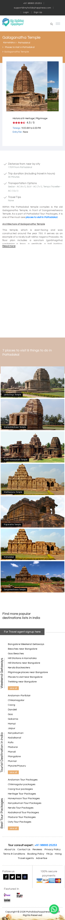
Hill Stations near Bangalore (24, 663)
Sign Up (38, 12)
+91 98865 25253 (32, 3)
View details (32, 382)
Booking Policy (35, 854)
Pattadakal (24, 43)
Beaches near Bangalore (22, 649)
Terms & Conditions (14, 854)
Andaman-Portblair (19, 695)
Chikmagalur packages (21, 784)
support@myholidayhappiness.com (32, 8)
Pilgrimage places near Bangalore (28, 672)
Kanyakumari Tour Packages (24, 803)
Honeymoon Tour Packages (24, 798)
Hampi (12, 723)
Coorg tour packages (20, 789)
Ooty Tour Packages (19, 822)
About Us (9, 849)
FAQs (49, 854)
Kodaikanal (14, 737)
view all (13, 688)
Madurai (13, 747)
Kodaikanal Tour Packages (23, 812)
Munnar (12, 761)
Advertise (41, 858)
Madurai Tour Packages (22, 817)
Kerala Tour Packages (20, 808)
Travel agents (26, 858)
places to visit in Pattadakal (41, 217)
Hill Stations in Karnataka (22, 658)
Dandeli (12, 709)
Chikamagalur (16, 700)
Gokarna (13, 719)
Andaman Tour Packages (23, 779)
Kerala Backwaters (19, 667)
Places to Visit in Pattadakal (20, 47)
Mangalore (14, 756)
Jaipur (11, 728)
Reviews (37, 849)
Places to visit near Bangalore (25, 677)
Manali (12, 751)
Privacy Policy (52, 849)
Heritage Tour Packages (22, 793)
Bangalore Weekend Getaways (26, 644)
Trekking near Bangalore (22, 681)
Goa (10, 714)
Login (26, 12)
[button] (43, 24)
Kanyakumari (15, 733)
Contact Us (23, 849)
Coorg (11, 705)
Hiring (58, 854)
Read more (8, 246)
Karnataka (9, 42)
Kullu (10, 742)
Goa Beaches (16, 653)
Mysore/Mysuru (17, 766)
